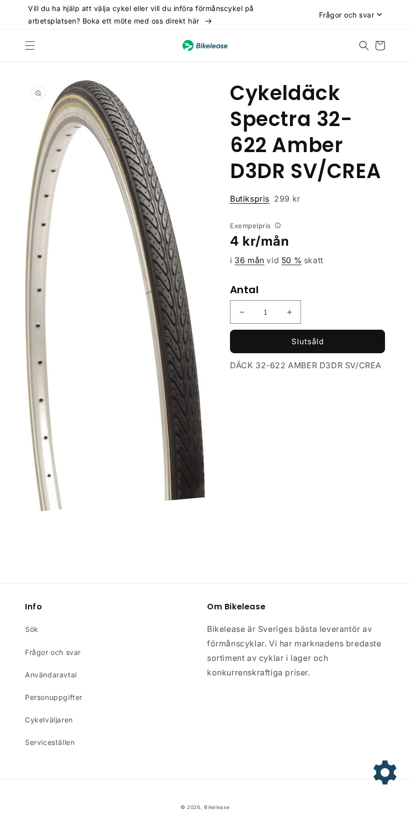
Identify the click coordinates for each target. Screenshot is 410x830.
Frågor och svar (53, 652)
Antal (244, 290)
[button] (30, 46)
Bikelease (217, 807)
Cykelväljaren (49, 719)
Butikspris (250, 199)
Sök (31, 629)
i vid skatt (277, 260)
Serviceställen (49, 742)
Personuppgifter (53, 697)
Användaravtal (51, 674)
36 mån (249, 260)
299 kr (265, 199)
